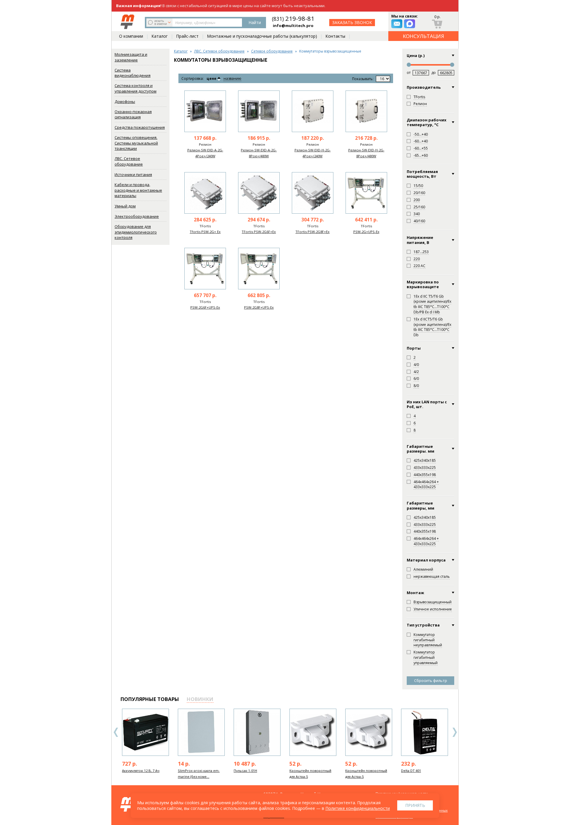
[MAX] (409, 23)
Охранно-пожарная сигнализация (133, 114)
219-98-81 (293, 18)
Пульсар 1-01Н (245, 770)
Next (454, 732)
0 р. (437, 16)
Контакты (335, 36)
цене (211, 79)
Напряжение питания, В (420, 240)
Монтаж (415, 592)
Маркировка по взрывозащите (423, 284)
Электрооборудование (137, 216)
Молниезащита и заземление (131, 57)
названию (232, 79)
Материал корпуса (426, 560)
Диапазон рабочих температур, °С (426, 122)
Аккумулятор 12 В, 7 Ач (140, 770)
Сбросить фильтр (430, 680)
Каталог (159, 36)
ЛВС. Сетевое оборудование (129, 161)
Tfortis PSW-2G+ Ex (205, 231)
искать (160, 22)
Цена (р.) (416, 55)
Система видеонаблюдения (133, 72)
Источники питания (133, 174)
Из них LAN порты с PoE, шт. (427, 404)
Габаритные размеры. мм (420, 449)
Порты (414, 348)
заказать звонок (352, 22)
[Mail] (396, 23)
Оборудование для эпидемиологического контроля (136, 232)
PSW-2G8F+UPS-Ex (259, 307)
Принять (415, 805)
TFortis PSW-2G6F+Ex (259, 231)
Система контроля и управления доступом (135, 88)
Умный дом (125, 206)
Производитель (424, 87)
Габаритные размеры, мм (420, 505)
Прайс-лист (187, 36)
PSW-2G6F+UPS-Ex (205, 307)
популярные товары (150, 699)
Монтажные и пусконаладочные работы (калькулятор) (262, 36)
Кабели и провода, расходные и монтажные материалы (138, 190)
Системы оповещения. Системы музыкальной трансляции (136, 143)
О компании (131, 36)
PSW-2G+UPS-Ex (366, 231)
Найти (254, 22)
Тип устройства (423, 625)
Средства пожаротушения (140, 127)
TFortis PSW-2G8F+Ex (312, 231)
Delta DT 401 (411, 770)
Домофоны (125, 101)
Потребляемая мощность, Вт (422, 174)
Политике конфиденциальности (357, 808)
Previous (116, 732)
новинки (200, 699)
